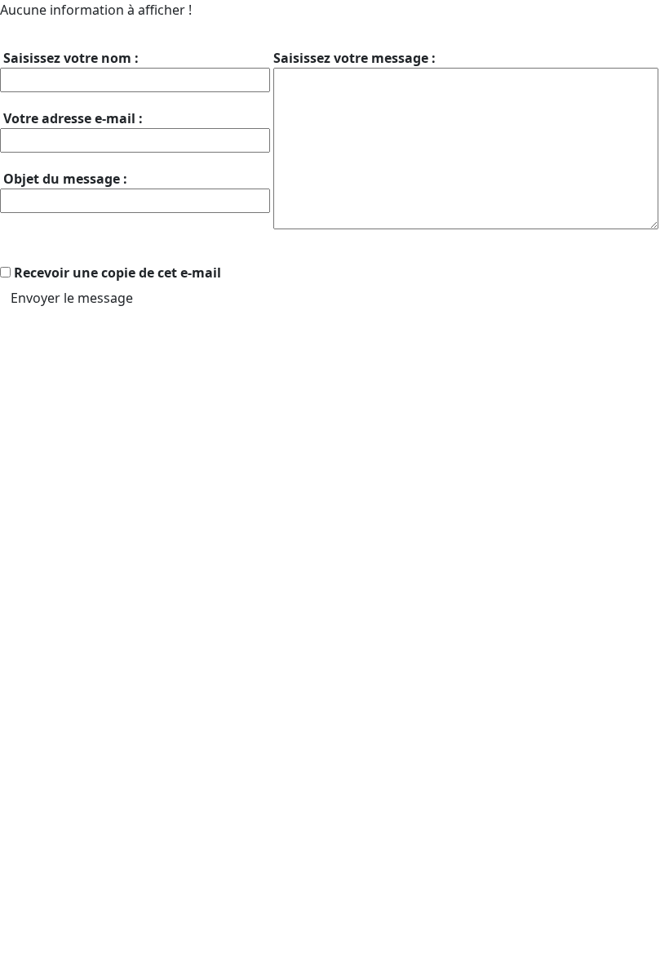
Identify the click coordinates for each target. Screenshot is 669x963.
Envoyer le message (72, 298)
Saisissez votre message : (354, 58)
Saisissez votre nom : (69, 58)
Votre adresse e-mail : (71, 118)
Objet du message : (63, 179)
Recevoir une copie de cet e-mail (117, 273)
